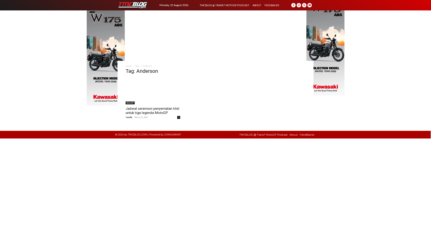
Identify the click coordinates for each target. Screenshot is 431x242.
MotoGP (130, 103)
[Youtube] (309, 5)
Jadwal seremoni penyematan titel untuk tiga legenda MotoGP (152, 111)
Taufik (129, 117)
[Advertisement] (215, 35)
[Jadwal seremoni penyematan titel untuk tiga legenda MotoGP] (153, 90)
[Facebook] (293, 5)
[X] (304, 5)
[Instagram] (299, 5)
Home (128, 66)
